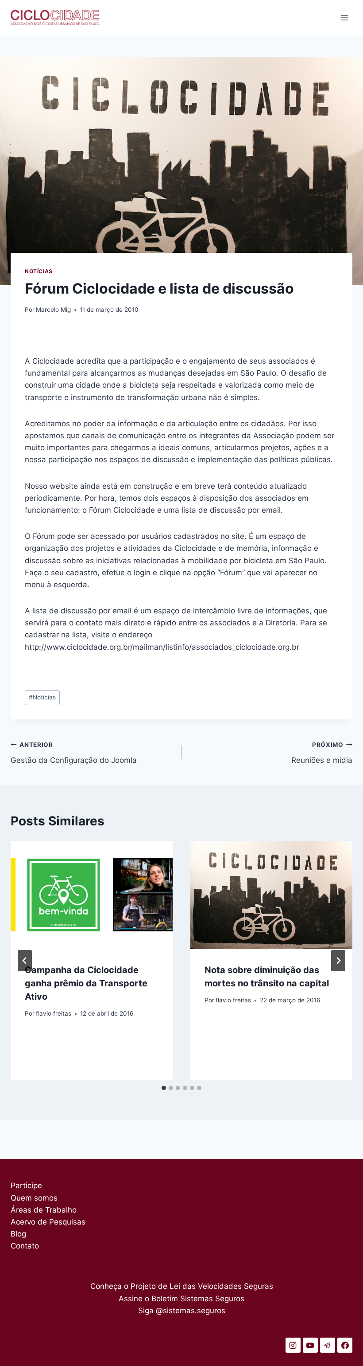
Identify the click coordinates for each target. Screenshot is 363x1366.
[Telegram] (327, 1345)
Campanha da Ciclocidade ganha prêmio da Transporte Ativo (86, 983)
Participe (26, 1185)
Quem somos (34, 1197)
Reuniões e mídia (321, 753)
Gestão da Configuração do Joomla (74, 753)
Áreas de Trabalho (44, 1209)
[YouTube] (310, 1345)
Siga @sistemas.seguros (181, 1310)
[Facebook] (344, 1345)
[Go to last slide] (25, 960)
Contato (25, 1245)
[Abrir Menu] (344, 17)
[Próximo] (338, 960)
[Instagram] (293, 1345)
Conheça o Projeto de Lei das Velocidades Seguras (181, 1286)
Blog (18, 1233)
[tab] (164, 1088)
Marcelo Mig (53, 309)
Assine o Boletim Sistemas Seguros (181, 1298)
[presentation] (92, 895)
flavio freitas (53, 1013)
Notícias (39, 271)
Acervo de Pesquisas (48, 1221)
